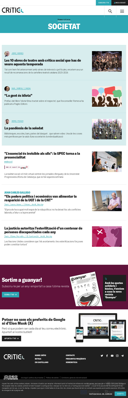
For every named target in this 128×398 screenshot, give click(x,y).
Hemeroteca (64, 19)
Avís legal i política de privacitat (32, 378)
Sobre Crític (40, 355)
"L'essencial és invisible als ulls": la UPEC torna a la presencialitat (42, 155)
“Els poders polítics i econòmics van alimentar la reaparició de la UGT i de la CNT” (40, 196)
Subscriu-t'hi (103, 3)
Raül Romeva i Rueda (21, 88)
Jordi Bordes (17, 53)
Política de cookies (52, 378)
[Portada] (13, 10)
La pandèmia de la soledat (23, 128)
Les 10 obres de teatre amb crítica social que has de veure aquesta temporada (42, 62)
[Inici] (14, 357)
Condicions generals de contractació (74, 378)
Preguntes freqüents (76, 359)
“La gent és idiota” (18, 95)
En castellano (41, 362)
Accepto (120, 394)
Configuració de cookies (100, 394)
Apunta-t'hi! (10, 339)
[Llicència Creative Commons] (11, 377)
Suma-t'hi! (9, 295)
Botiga (38, 359)
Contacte (70, 355)
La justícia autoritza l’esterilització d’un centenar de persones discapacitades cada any (43, 230)
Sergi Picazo (17, 121)
